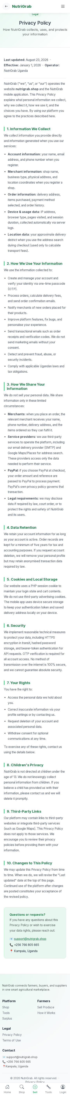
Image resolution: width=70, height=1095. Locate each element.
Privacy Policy (12, 1035)
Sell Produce (45, 1007)
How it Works (46, 1013)
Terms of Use (11, 1040)
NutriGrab (22, 6)
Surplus (7, 1018)
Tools (6, 1013)
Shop (5, 1007)
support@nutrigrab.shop (30, 939)
